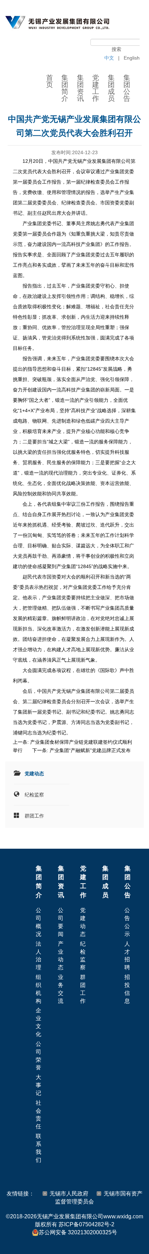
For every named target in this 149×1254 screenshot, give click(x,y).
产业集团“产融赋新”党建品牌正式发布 (90, 750)
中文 (109, 58)
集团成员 (111, 88)
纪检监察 (34, 794)
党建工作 (95, 88)
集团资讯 (80, 88)
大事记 (38, 1085)
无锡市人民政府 (69, 1193)
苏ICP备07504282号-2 (86, 1224)
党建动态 (34, 773)
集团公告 (126, 88)
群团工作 (34, 816)
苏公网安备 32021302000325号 (78, 1232)
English (132, 58)
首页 (49, 81)
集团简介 (64, 88)
